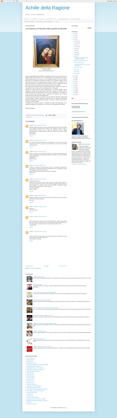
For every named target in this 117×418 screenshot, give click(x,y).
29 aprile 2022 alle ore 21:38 (39, 151)
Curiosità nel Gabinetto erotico (39, 331)
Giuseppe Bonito (30, 359)
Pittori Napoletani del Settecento (34, 387)
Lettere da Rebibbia (29, 21)
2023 (74, 37)
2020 (74, 77)
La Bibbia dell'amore (63, 19)
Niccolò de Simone (31, 377)
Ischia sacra (29, 402)
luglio (75, 50)
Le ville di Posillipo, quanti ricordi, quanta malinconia (44, 292)
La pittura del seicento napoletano (34, 386)
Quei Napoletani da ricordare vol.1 (34, 366)
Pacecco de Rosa (30, 382)
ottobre (75, 44)
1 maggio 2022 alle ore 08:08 (39, 206)
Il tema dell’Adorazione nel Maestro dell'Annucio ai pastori (45, 307)
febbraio (76, 71)
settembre (76, 46)
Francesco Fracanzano (32, 384)
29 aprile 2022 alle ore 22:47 (39, 165)
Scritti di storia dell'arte (31, 363)
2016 (74, 85)
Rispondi (31, 135)
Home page (46, 265)
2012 (74, 92)
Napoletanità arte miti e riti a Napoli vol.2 (35, 368)
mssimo (31, 125)
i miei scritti (34, 19)
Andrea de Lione (30, 374)
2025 (74, 33)
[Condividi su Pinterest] (55, 115)
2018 (74, 81)
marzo (75, 69)
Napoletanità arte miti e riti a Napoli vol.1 (35, 369)
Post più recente (29, 265)
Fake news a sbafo (78, 67)
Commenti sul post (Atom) (35, 268)
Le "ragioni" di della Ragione (33, 397)
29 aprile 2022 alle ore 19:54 (39, 125)
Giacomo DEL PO (30, 381)
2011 (74, 94)
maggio (76, 54)
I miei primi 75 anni (51, 19)
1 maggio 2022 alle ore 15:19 (39, 216)
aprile (75, 56)
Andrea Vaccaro (30, 361)
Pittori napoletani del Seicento (33, 371)
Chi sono (41, 19)
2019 (74, 79)
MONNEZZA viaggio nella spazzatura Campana (37, 400)
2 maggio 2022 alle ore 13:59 (39, 231)
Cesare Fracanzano (31, 358)
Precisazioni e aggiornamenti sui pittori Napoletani (37, 364)
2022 (74, 39)
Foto (56, 21)
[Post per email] (46, 115)
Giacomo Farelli (30, 372)
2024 (74, 35)
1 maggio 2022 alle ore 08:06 (39, 195)
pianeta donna (30, 394)
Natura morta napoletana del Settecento (35, 390)
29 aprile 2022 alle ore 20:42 (39, 140)
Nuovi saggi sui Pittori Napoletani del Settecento (37, 389)
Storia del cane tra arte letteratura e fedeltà (36, 399)
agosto (75, 48)
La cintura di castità (37, 284)
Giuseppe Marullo (30, 376)
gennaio (76, 73)
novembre (76, 43)
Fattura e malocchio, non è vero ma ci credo (42, 346)
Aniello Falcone (30, 379)
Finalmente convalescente (39, 338)
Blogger (64, 407)
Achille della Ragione (47, 7)
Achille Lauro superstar (32, 403)
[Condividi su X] (52, 115)
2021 (74, 75)
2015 (74, 87)
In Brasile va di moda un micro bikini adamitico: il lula (44, 323)
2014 (74, 89)
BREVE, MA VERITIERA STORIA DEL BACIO (42, 315)
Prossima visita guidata (79, 62)
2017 (74, 83)
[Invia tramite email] (49, 115)
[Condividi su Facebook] (53, 115)
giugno (75, 52)
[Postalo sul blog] (50, 115)
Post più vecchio (62, 265)
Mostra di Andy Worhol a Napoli (81, 60)
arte (30, 117)
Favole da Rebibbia (75, 19)
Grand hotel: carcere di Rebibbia (45, 21)
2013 (74, 90)
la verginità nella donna (32, 392)
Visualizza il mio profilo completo (79, 164)
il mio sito (26, 19)
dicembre (76, 41)
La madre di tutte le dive (38, 276)
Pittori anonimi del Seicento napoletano (41, 300)
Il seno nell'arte (30, 395)
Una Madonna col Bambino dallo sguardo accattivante (81, 58)
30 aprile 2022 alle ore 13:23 (39, 179)
